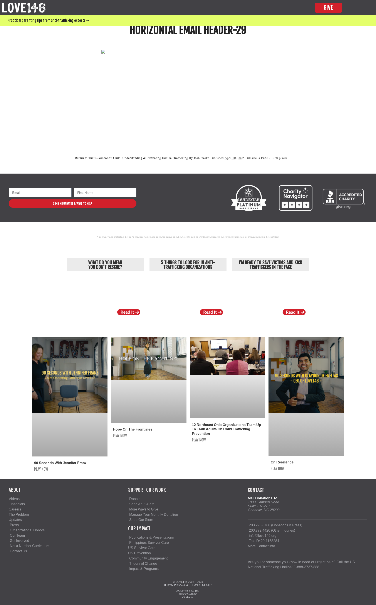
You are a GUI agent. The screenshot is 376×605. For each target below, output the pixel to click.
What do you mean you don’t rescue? (105, 265)
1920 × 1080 (269, 157)
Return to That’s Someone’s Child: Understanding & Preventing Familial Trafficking (131, 157)
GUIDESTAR (188, 597)
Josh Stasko (202, 157)
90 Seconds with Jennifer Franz (60, 463)
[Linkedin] (176, 198)
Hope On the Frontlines (132, 429)
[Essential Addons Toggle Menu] (363, 7)
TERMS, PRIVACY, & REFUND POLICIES (188, 584)
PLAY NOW (41, 469)
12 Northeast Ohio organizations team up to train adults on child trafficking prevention (226, 429)
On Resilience (282, 462)
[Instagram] (158, 198)
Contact (256, 490)
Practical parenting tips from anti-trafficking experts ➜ (48, 20)
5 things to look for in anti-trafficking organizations (188, 265)
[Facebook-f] (149, 198)
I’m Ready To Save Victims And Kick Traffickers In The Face (270, 265)
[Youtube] (167, 198)
